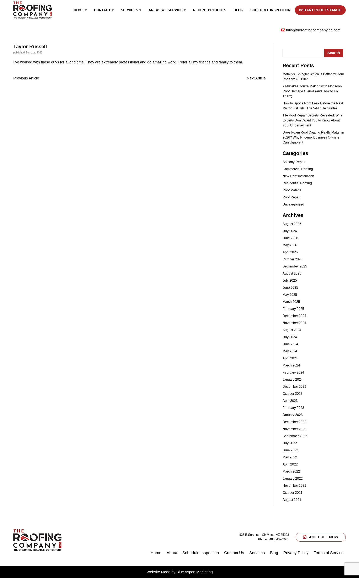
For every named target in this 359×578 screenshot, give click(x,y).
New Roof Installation (298, 176)
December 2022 (294, 422)
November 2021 (294, 485)
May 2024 (290, 351)
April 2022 (290, 464)
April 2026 (290, 252)
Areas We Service (166, 10)
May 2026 (290, 245)
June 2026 (290, 238)
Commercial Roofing (298, 169)
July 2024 (290, 337)
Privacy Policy (296, 553)
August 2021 (292, 499)
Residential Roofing (297, 183)
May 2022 (290, 457)
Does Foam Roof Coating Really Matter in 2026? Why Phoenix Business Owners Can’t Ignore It (313, 137)
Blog (238, 10)
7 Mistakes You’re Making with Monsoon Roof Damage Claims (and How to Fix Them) (312, 91)
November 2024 (294, 323)
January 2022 (293, 478)
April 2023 (290, 400)
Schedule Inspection (270, 10)
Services (129, 10)
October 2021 (292, 492)
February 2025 (293, 309)
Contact (102, 10)
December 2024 (294, 316)
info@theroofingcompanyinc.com (313, 30)
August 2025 (292, 273)
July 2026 (290, 231)
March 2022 (291, 471)
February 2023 (293, 408)
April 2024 (290, 358)
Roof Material (292, 190)
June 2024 (290, 344)
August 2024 (292, 330)
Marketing (204, 572)
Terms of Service (329, 553)
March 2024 (291, 365)
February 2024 (293, 372)
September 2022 (295, 436)
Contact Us (234, 553)
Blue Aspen (185, 572)
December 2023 (294, 386)
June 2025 (290, 287)
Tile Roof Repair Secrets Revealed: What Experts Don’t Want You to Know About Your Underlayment (313, 120)
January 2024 (293, 379)
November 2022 (294, 429)
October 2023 (292, 393)
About (172, 553)
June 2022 (290, 450)
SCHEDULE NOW (322, 537)
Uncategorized (293, 204)
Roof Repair (291, 197)
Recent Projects (209, 10)
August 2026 (292, 224)
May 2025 (290, 294)
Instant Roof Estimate (320, 10)
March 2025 (291, 301)
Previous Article (26, 78)
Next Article (256, 78)
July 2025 (290, 280)
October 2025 (292, 259)
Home (79, 10)
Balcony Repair (294, 162)
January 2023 (293, 415)
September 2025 (295, 266)
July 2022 (290, 443)
